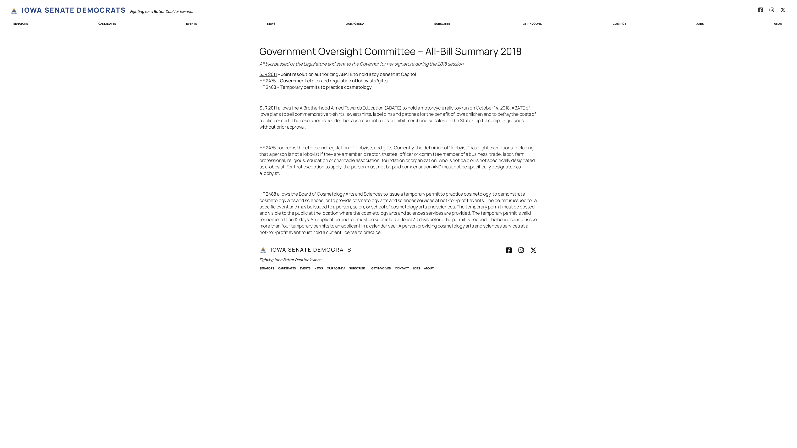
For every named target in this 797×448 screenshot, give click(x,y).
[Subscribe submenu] (454, 23)
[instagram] (771, 9)
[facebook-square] (760, 9)
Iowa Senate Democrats (74, 10)
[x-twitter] (783, 9)
